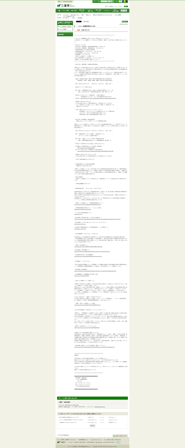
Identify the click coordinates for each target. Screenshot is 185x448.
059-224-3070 (98, 442)
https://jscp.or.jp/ (78, 214)
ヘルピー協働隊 (117, 14)
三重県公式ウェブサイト (66, 5)
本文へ (59, 1)
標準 (121, 1)
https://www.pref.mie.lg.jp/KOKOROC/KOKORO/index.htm (87, 204)
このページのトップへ (121, 436)
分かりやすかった (93, 419)
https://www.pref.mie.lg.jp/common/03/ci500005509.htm (87, 327)
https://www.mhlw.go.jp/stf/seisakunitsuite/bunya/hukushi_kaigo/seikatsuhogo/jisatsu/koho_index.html (97, 219)
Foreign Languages (67, 1)
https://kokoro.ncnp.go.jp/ (80, 228)
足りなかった (112, 417)
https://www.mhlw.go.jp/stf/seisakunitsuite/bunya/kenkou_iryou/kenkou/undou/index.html (94, 347)
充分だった (91, 417)
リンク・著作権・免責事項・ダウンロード (66, 439)
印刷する (125, 21)
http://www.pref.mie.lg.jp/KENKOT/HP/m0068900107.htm (87, 305)
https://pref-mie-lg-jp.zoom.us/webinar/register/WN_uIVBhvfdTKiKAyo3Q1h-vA (98, 98)
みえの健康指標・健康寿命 (65, 26)
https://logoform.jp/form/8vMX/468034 (86, 147)
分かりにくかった (113, 419)
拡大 (111, 1)
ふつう (102, 417)
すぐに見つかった (93, 422)
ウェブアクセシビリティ (96, 439)
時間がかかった (112, 422)
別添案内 (81, 183)
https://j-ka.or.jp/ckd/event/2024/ (81, 275)
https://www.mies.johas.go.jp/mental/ (82, 209)
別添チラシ (85, 159)
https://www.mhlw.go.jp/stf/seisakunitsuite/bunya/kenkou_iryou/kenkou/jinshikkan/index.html (95, 271)
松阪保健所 (80, 17)
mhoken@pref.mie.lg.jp (99, 406)
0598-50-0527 (67, 406)
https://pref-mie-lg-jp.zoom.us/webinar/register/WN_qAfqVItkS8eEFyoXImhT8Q (95, 151)
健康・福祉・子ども (75, 14)
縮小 (108, 1)
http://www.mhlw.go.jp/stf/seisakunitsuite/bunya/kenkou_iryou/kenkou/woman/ (92, 251)
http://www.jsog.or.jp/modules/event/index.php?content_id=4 (88, 256)
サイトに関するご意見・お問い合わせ (112, 439)
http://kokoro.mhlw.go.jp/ (80, 224)
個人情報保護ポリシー (83, 439)
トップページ (65, 14)
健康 (83, 14)
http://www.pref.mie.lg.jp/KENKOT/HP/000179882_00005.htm (88, 246)
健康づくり (88, 14)
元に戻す (103, 1)
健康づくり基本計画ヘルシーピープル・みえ (102, 14)
